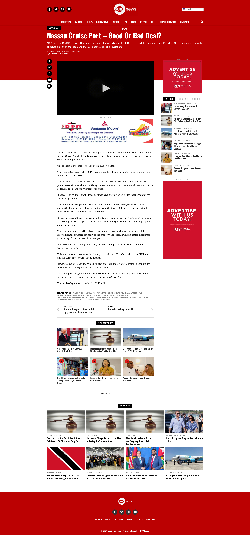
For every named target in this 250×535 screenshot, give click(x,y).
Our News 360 (125, 28)
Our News (62, 300)
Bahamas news (65, 295)
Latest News (66, 21)
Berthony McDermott (58, 54)
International (102, 21)
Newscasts (184, 21)
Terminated (94, 300)
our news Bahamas (77, 300)
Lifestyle (143, 21)
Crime (124, 21)
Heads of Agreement (120, 295)
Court (133, 21)
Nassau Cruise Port (139, 298)
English (188, 9)
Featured (90, 295)
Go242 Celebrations (168, 21)
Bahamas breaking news (109, 293)
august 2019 (79, 293)
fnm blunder (102, 295)
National (78, 21)
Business (115, 21)
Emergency (79, 295)
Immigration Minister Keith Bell (72, 298)
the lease (105, 300)
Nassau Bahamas (120, 298)
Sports (153, 21)
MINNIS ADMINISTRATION (100, 298)
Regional (89, 21)
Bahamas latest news (132, 293)
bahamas (91, 293)
